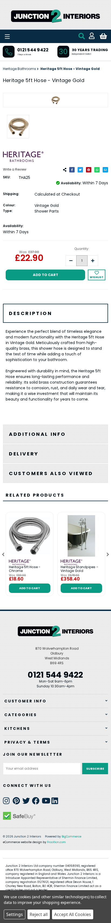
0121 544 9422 (32, 50)
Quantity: (81, 248)
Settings (14, 914)
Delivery (24, 453)
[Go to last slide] (3, 554)
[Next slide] (107, 554)
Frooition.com (56, 842)
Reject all (39, 914)
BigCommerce (71, 836)
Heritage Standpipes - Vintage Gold (79, 569)
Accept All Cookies (72, 914)
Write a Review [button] (14, 169)
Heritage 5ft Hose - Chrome (25, 569)
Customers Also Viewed (51, 473)
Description (30, 313)
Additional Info (37, 434)
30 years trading (90, 49)
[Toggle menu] (21, 36)
